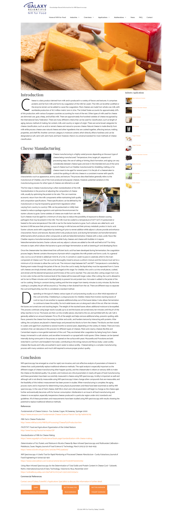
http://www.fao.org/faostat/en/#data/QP (38, 430)
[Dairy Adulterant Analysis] (128, 103)
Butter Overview (136, 164)
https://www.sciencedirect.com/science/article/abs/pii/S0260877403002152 (52, 461)
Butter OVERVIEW (98, 487)
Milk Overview (136, 173)
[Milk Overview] (128, 178)
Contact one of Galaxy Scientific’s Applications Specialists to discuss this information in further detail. (61, 481)
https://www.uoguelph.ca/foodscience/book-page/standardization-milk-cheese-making (56, 438)
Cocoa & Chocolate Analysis (139, 108)
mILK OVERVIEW (70, 492)
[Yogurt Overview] (128, 150)
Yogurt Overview (136, 145)
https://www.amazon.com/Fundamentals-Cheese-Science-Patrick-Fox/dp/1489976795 (56, 414)
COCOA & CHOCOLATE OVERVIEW (34, 492)
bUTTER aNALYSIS (70, 487)
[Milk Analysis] (128, 131)
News (133, 17)
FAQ (140, 17)
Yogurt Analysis (136, 136)
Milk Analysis (135, 126)
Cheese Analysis (136, 117)
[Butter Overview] (128, 168)
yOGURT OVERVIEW (98, 492)
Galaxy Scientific (99, 509)
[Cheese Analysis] (128, 121)
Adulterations (119, 17)
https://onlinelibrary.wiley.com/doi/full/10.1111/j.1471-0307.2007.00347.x (49, 472)
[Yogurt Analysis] (128, 140)
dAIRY (36, 487)
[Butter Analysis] (128, 187)
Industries (73, 17)
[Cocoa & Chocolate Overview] (128, 159)
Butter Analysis (136, 183)
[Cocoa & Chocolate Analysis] (128, 112)
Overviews (88, 17)
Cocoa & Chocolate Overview (139, 155)
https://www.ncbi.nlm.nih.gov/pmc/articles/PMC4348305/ (44, 449)
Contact (150, 17)
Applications (102, 17)
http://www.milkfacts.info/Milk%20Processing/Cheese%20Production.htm (51, 422)
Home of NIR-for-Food (57, 17)
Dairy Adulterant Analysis (138, 98)
